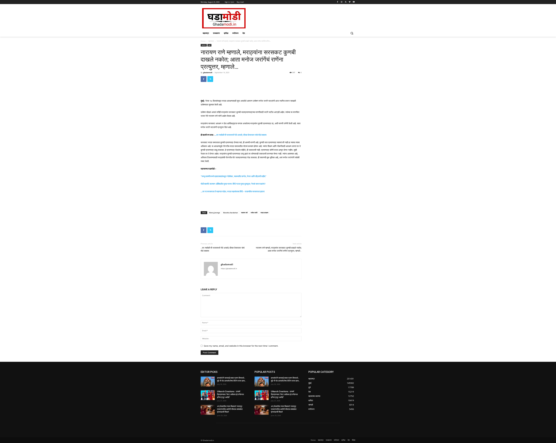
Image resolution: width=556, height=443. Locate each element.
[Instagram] (341, 2)
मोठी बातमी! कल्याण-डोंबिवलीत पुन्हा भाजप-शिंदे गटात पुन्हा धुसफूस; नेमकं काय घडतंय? (233, 183)
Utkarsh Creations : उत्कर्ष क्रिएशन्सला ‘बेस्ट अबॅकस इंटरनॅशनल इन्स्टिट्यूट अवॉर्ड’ (230, 394)
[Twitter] (345, 2)
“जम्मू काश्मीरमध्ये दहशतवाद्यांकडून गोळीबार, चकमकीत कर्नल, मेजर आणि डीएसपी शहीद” (233, 176)
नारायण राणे (244, 213)
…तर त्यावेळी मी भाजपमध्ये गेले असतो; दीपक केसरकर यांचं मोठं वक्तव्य (240, 134)
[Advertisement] (299, 17)
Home (203, 41)
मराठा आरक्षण (264, 213)
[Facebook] (337, 2)
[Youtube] (353, 2)
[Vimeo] (349, 2)
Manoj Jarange (214, 213)
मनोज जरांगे (254, 213)
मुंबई (209, 45)
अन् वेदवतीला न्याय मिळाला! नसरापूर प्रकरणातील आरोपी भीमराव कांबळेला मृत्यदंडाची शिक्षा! (230, 409)
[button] (351, 33)
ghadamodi (207, 72)
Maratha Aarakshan (230, 213)
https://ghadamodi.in (229, 269)
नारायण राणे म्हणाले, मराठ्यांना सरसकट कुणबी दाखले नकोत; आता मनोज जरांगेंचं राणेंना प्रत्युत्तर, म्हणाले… (278, 249)
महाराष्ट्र (211, 41)
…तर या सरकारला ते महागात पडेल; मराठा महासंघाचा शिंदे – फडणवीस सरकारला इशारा (233, 191)
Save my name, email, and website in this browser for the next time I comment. (241, 346)
